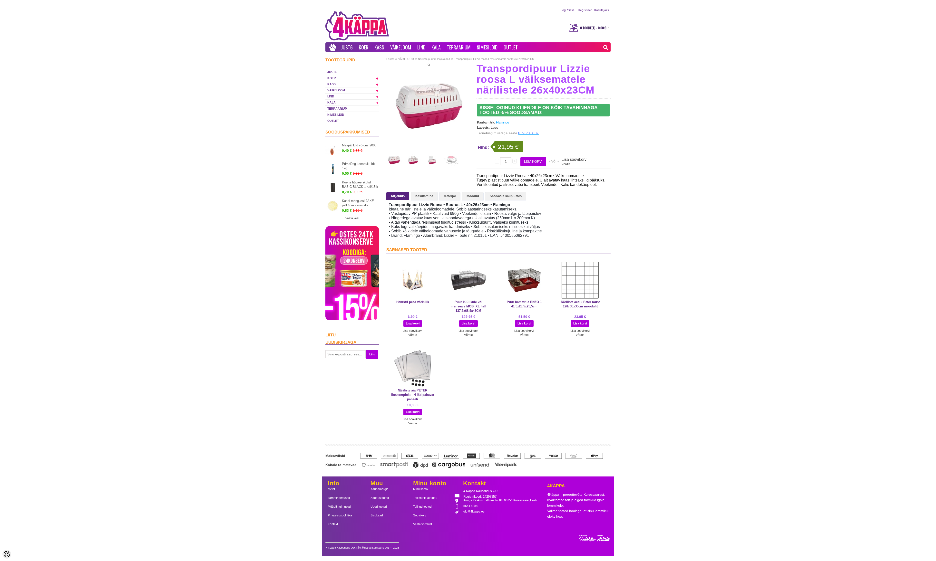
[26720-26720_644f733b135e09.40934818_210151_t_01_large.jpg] (451, 160)
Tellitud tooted (422, 506)
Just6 (347, 47)
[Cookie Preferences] (6, 554)
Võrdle (566, 164)
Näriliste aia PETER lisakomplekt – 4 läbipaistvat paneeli (412, 395)
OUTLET (511, 47)
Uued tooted (378, 506)
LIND (421, 47)
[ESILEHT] (333, 47)
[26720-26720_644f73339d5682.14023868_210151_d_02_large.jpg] (432, 160)
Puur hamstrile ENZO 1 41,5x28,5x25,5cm (524, 304)
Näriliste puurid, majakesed (434, 58)
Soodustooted (379, 498)
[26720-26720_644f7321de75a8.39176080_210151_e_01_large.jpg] (429, 106)
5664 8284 (470, 506)
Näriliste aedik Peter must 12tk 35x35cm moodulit (580, 304)
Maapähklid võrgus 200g (359, 145)
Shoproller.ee (595, 538)
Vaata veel (352, 218)
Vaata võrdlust (422, 524)
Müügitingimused (339, 506)
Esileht (390, 58)
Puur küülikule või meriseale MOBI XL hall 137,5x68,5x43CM (468, 306)
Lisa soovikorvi (574, 159)
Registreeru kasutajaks (593, 10)
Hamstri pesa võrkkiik (412, 302)
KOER (363, 47)
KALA (436, 47)
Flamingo (502, 122)
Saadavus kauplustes (506, 196)
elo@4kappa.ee (474, 511)
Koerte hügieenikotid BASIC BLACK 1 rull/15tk (360, 185)
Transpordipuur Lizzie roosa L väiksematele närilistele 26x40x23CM (494, 58)
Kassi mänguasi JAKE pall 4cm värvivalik (358, 203)
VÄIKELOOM (400, 47)
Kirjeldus (398, 196)
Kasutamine (424, 196)
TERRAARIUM (459, 47)
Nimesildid (487, 47)
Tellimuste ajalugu (425, 498)
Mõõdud (473, 196)
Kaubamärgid (379, 489)
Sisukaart (376, 515)
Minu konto (420, 489)
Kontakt (333, 524)
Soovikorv (419, 515)
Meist (331, 489)
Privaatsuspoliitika (340, 515)
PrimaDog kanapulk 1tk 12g (358, 166)
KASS (379, 47)
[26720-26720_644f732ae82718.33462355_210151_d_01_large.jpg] (413, 160)
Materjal (450, 196)
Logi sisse (568, 10)
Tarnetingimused (339, 498)
